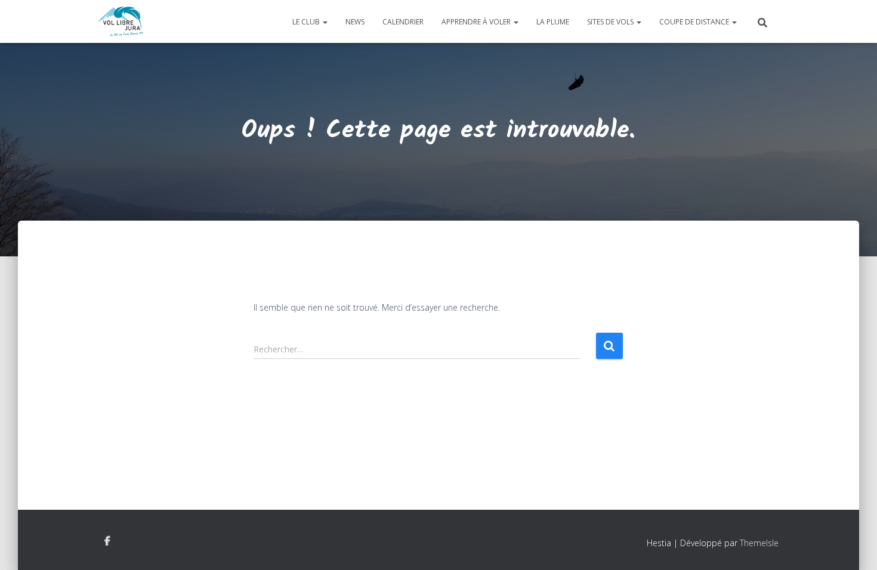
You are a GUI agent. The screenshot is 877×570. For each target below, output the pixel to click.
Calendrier (403, 22)
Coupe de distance (695, 22)
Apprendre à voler (476, 22)
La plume (552, 22)
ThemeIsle (759, 543)
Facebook (107, 541)
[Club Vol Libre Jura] (120, 21)
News (355, 22)
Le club (307, 22)
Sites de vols (611, 22)
